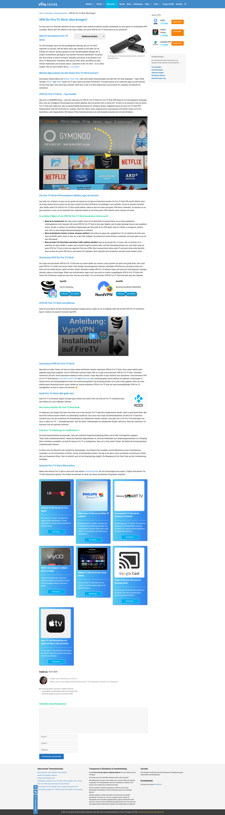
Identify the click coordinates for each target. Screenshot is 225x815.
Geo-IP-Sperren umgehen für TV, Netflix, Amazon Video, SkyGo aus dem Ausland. (60, 789)
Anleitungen (138, 4)
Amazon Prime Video (71, 79)
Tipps (147, 4)
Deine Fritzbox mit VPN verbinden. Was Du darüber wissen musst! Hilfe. (58, 787)
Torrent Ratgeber (156, 67)
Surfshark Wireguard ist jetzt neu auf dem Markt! (57, 694)
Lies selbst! (75, 67)
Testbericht (64, 294)
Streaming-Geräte (60, 13)
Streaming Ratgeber (157, 70)
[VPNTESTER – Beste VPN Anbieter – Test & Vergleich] (47, 4)
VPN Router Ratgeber (158, 73)
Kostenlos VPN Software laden (46, 778)
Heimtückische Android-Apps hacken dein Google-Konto (60, 691)
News (129, 4)
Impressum (141, 812)
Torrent (122, 4)
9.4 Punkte (164, 35)
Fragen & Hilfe (168, 4)
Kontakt (179, 4)
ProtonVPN (62, 378)
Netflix (59, 82)
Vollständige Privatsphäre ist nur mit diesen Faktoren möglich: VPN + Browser (60, 781)
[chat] (36, 792)
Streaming (111, 4)
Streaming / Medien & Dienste (63, 689)
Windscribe (86, 378)
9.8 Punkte (164, 23)
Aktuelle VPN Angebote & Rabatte (47, 775)
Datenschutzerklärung (152, 812)
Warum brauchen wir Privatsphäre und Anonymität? (52, 772)
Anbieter (88, 4)
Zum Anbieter (74, 294)
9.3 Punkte (164, 45)
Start (41, 13)
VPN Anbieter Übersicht (158, 75)
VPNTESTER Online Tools (159, 78)
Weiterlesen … (56, 532)
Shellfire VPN (72, 378)
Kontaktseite (158, 784)
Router (99, 4)
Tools (156, 4)
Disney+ (49, 82)
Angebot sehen (177, 22)
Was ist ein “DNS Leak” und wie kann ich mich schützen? (54, 784)
